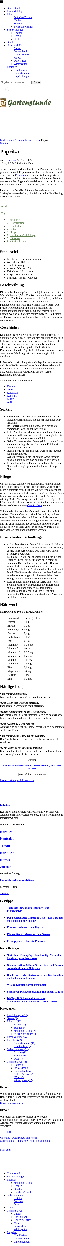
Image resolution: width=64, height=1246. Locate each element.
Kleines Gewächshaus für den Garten (28, 934)
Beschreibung (17, 222)
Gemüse (18, 35)
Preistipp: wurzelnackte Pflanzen (26, 941)
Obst (16, 39)
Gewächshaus (34, 505)
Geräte (10, 42)
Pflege (13, 232)
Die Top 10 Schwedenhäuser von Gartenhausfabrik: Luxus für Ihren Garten (32, 1000)
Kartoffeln (12, 392)
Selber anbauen (15, 29)
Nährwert (15, 238)
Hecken (18, 20)
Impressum (32, 1137)
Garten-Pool (20, 51)
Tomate (11, 389)
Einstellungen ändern (11, 1103)
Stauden (18, 23)
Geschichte (16, 225)
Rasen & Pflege (15, 11)
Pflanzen (11, 14)
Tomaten (21, 175)
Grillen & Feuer (22, 54)
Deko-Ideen (20, 60)
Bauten (17, 48)
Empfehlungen (22, 76)
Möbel (17, 57)
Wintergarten (20, 63)
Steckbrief (15, 219)
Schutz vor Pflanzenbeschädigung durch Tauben (35, 991)
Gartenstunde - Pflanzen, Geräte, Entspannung (25, 1140)
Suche (37, 82)
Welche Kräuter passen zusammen (27, 984)
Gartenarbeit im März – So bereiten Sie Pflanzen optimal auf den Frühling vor (35, 967)
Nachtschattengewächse (13, 780)
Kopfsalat (12, 395)
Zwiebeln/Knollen (23, 26)
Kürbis (10, 398)
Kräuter (18, 32)
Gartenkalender (22, 73)
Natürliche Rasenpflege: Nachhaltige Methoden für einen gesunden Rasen (34, 957)
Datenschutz (18, 1137)
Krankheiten (20, 70)
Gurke (10, 401)
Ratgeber (12, 66)
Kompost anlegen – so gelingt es (25, 927)
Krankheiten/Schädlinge (22, 235)
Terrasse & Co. (15, 45)
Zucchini (6, 866)
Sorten (13, 229)
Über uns (5, 1137)
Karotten (11, 386)
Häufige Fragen (18, 241)
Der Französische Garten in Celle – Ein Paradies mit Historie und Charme (35, 919)
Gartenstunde (14, 8)
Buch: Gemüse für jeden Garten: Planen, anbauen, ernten (32, 767)
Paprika (30, 780)
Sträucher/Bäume (23, 17)
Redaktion (10, 160)
